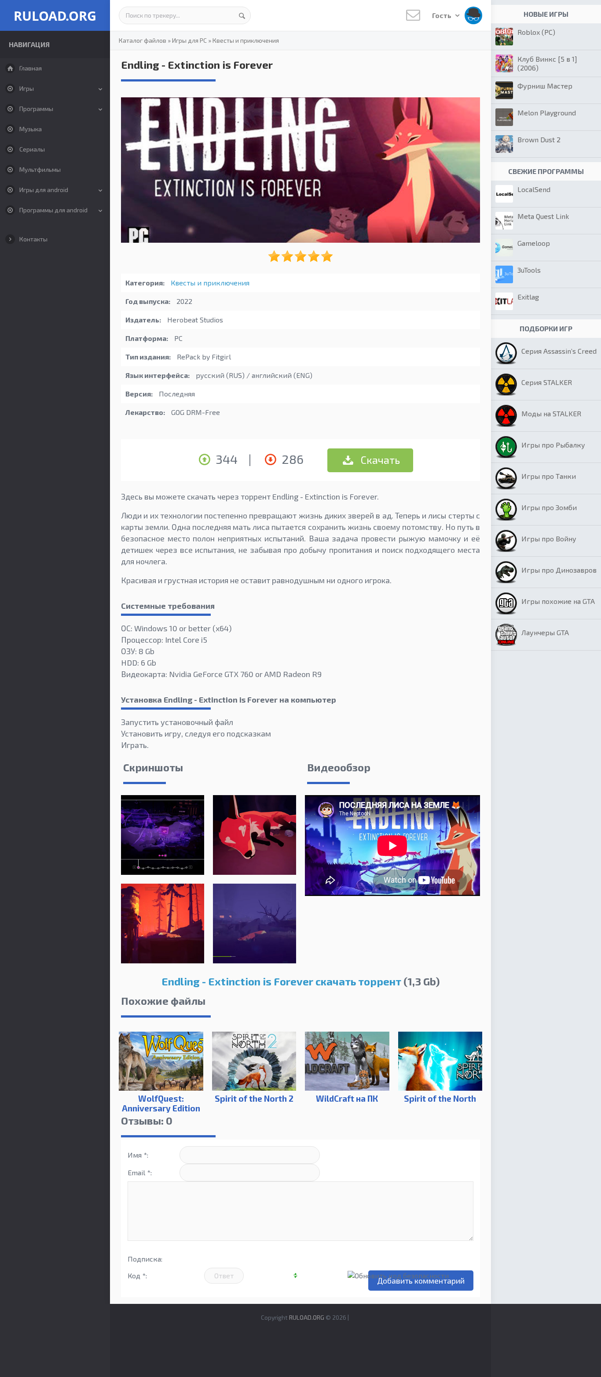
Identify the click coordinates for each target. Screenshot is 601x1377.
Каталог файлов (142, 40)
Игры (26, 88)
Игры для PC (189, 40)
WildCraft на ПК (347, 1098)
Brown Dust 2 (539, 139)
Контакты (33, 239)
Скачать (379, 459)
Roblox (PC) (536, 32)
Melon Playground (546, 112)
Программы (36, 108)
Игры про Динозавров (559, 570)
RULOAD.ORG (55, 15)
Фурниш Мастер (544, 85)
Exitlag (528, 296)
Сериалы (32, 149)
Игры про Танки (548, 476)
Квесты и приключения (246, 40)
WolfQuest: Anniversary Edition (161, 1103)
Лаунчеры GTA (545, 632)
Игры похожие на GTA (558, 601)
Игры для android (43, 189)
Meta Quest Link (543, 216)
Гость (442, 15)
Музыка (30, 129)
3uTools (529, 270)
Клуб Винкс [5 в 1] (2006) (547, 63)
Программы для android (53, 210)
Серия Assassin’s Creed (559, 351)
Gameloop (533, 243)
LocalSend (533, 189)
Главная (30, 68)
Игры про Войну (548, 538)
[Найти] (242, 15)
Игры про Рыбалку (553, 444)
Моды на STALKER (551, 413)
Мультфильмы (40, 169)
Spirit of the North (440, 1098)
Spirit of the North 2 (254, 1098)
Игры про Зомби (549, 507)
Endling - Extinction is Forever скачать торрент (281, 981)
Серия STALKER (546, 382)
